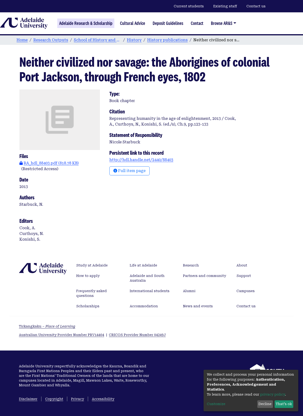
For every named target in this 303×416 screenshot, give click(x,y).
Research (191, 265)
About (241, 265)
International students (149, 291)
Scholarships (87, 306)
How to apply (88, 276)
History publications (167, 40)
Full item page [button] (131, 170)
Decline (265, 404)
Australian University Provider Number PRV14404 (61, 335)
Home (22, 40)
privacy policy (272, 394)
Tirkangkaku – (47, 326)
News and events (198, 306)
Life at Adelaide (143, 265)
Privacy (77, 399)
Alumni (189, 291)
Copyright (54, 399)
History (134, 40)
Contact (197, 23)
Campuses (245, 291)
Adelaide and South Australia (147, 278)
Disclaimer (28, 399)
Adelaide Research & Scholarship (85, 23)
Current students (189, 6)
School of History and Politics (97, 40)
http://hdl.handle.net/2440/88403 (141, 160)
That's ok (284, 404)
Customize (216, 404)
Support (243, 276)
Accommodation (144, 306)
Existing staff (225, 6)
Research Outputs (50, 40)
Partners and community (204, 276)
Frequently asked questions (91, 293)
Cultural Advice (132, 23)
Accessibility (103, 399)
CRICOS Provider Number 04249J (137, 335)
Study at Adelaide (92, 265)
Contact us (256, 6)
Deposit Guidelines (168, 23)
